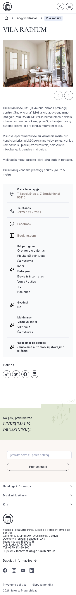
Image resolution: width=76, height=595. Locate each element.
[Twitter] (16, 374)
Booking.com (26, 235)
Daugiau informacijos (17, 560)
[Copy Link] (7, 374)
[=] (69, 6)
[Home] (6, 19)
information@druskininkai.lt (35, 551)
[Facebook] (25, 374)
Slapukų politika (42, 584)
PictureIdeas (29, 590)
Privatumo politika (14, 584)
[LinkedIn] (34, 374)
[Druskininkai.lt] (7, 6)
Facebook (24, 224)
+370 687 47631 (29, 212)
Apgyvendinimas (27, 18)
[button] (58, 95)
